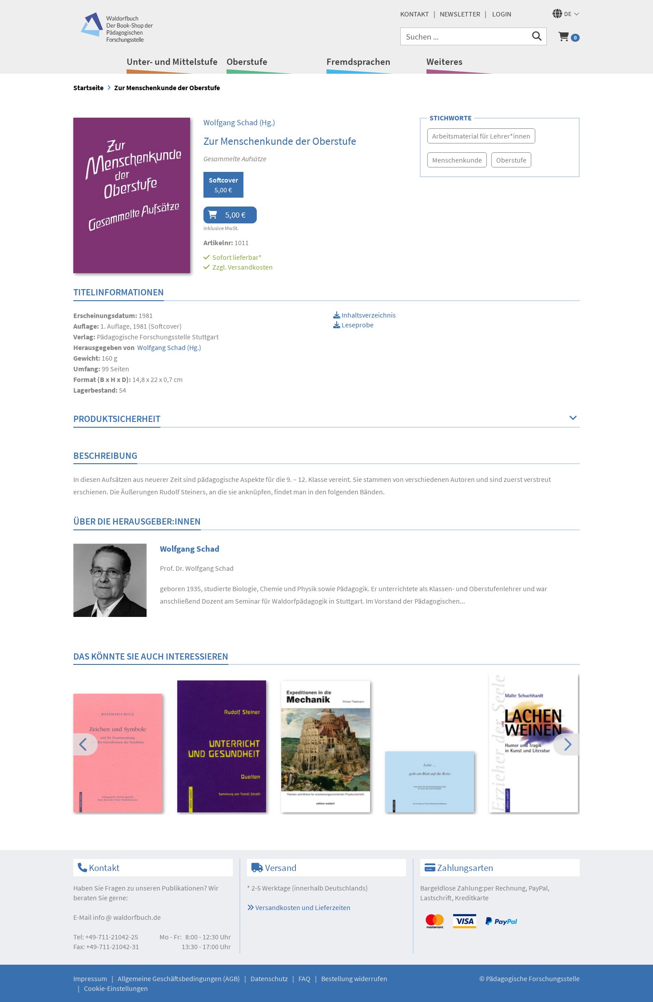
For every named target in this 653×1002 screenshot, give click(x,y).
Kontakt (414, 13)
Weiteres (444, 62)
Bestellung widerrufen (354, 978)
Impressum (90, 978)
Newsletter (460, 13)
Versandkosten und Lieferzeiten (302, 907)
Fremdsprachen (358, 62)
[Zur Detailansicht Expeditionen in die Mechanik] (327, 746)
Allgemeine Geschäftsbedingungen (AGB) (179, 978)
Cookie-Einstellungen (116, 988)
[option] (119, 754)
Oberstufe (247, 62)
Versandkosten (250, 266)
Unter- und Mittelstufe (172, 62)
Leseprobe (357, 324)
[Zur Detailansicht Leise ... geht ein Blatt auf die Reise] (431, 782)
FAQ (305, 978)
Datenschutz (269, 978)
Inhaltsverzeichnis (368, 314)
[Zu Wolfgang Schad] (110, 579)
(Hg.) (239, 122)
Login (501, 13)
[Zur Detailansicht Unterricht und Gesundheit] (223, 746)
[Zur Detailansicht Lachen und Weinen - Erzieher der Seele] (535, 743)
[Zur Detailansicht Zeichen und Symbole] (119, 753)
